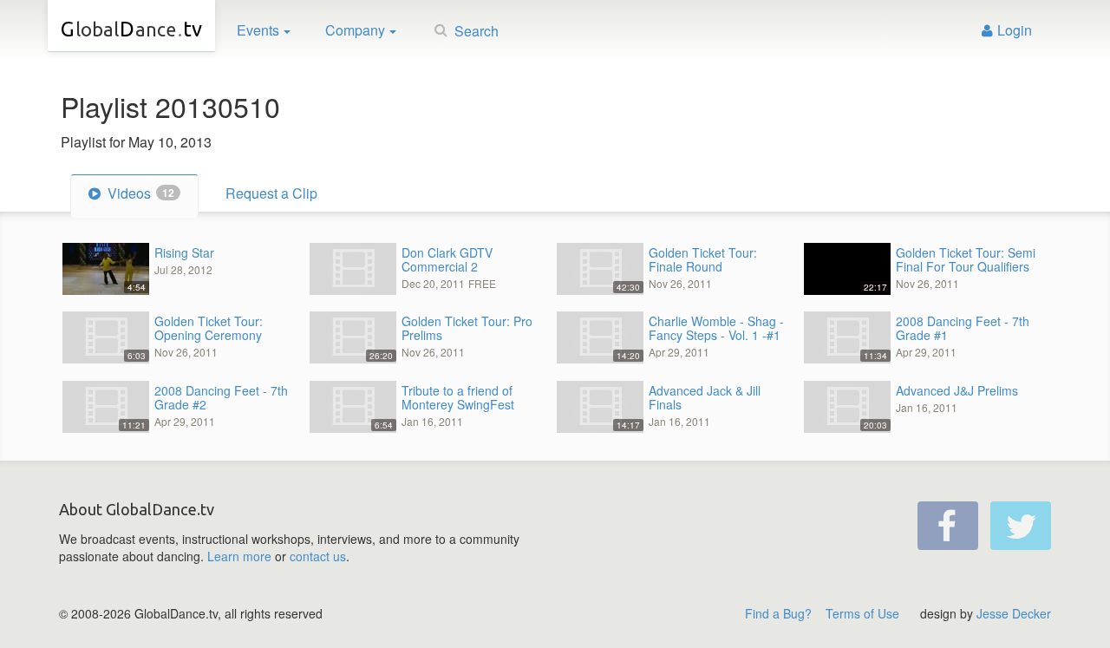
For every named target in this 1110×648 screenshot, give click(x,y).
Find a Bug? (778, 613)
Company (355, 30)
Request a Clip (271, 193)
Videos (139, 193)
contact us (318, 556)
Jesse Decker (1013, 613)
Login (1014, 30)
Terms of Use (862, 613)
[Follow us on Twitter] (1020, 525)
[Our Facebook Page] (947, 525)
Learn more (239, 556)
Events (258, 30)
